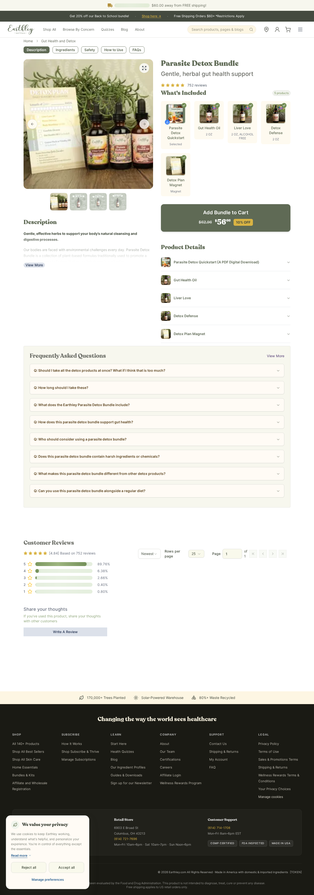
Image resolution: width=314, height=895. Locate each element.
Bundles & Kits (23, 775)
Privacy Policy (268, 744)
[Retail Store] (266, 29)
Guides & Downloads (126, 775)
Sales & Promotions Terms (278, 759)
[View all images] (144, 68)
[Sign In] (277, 29)
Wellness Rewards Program (180, 783)
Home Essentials (25, 767)
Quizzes (107, 29)
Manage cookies (270, 797)
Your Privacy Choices (274, 789)
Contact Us (218, 744)
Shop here (151, 16)
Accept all (66, 867)
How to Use (113, 50)
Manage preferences (48, 879)
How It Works (72, 744)
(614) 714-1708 (219, 828)
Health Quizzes (122, 751)
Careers (166, 767)
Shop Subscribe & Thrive (80, 751)
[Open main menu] (300, 29)
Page (216, 554)
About (139, 29)
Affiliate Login (170, 775)
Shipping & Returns (223, 751)
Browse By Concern (78, 29)
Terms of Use (268, 751)
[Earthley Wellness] (21, 29)
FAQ (212, 767)
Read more (19, 855)
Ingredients (65, 50)
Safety (89, 50)
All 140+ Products (25, 744)
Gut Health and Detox (58, 41)
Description (36, 50)
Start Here (119, 744)
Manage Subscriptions (79, 759)
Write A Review (65, 632)
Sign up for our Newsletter (131, 783)
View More (34, 265)
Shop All (49, 29)
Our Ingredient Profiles (128, 767)
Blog (124, 29)
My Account (218, 759)
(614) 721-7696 (125, 839)
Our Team (167, 751)
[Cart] (288, 29)
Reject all (29, 867)
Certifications (170, 759)
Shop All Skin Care (26, 759)
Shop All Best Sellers (28, 751)
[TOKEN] (296, 872)
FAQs (136, 50)
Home (28, 41)
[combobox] (149, 554)
